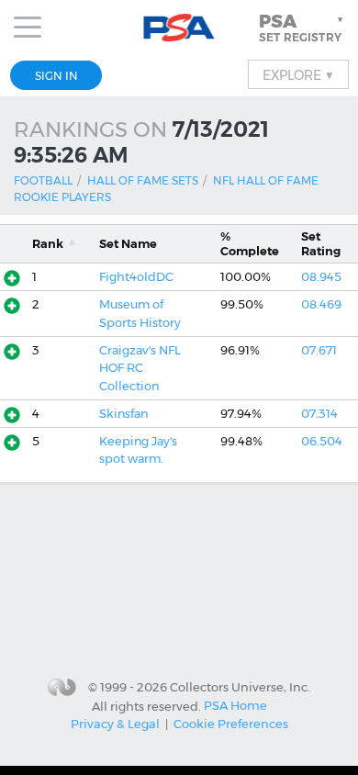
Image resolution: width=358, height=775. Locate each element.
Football (43, 180)
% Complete (249, 243)
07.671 (319, 350)
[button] (302, 27)
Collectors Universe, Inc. (240, 687)
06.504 (321, 441)
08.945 (321, 277)
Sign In (56, 76)
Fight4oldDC (136, 277)
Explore (298, 74)
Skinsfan (123, 414)
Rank (47, 244)
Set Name (128, 244)
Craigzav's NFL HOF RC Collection (140, 368)
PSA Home (235, 705)
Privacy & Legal (115, 723)
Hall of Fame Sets (142, 180)
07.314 (319, 414)
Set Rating (321, 243)
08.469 (321, 304)
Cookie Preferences (230, 723)
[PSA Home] (179, 28)
